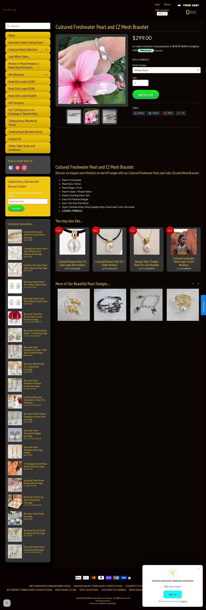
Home (12, 35)
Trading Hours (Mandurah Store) (23, 123)
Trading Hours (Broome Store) (25, 132)
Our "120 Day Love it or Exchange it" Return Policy (23, 112)
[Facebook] (11, 168)
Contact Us (15, 139)
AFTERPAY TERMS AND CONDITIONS (29, 589)
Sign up (167, 4)
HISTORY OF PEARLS (113, 589)
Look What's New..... (19, 56)
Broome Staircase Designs (101, 598)
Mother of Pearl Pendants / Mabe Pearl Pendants (24, 66)
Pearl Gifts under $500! (22, 89)
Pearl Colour (139, 65)
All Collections (16, 74)
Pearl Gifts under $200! (22, 82)
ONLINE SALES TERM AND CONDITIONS (97, 585)
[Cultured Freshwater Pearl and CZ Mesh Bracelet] (74, 117)
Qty (134, 77)
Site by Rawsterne (103, 601)
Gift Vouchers (16, 103)
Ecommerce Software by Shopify (103, 603)
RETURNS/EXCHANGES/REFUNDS (49, 585)
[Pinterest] (17, 168)
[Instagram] (24, 168)
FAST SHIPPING (89, 589)
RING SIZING (137, 589)
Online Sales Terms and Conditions (22, 148)
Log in (157, 4)
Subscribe (16, 208)
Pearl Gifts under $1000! (22, 96)
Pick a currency (162, 10)
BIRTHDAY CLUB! (65, 589)
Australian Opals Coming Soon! (26, 42)
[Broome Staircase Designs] (11, 10)
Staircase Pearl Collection (23, 49)
